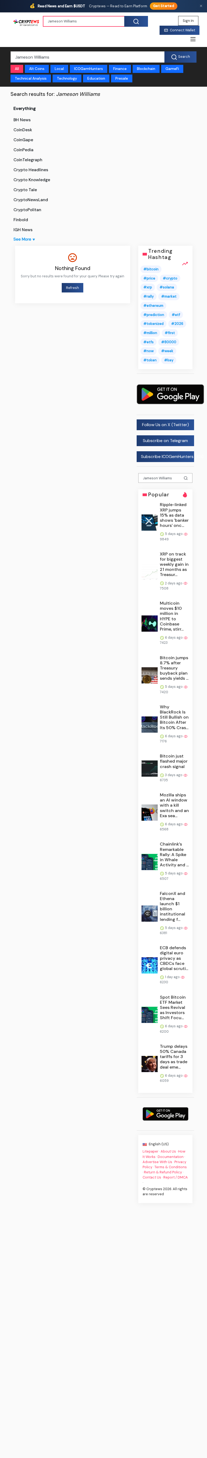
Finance (120, 68)
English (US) (158, 1144)
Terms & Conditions (170, 1167)
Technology (67, 78)
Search (183, 56)
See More (24, 239)
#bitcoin (150, 269)
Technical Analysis (31, 78)
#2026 (177, 323)
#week (167, 351)
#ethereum (153, 305)
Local (59, 68)
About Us (168, 1151)
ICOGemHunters (88, 68)
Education (96, 78)
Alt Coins (36, 68)
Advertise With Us (157, 1162)
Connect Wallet (182, 30)
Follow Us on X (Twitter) (165, 424)
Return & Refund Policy (163, 1172)
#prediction (153, 314)
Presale (121, 78)
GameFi (172, 68)
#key (168, 360)
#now (148, 351)
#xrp (147, 287)
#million (150, 333)
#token (150, 360)
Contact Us (152, 1177)
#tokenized (153, 323)
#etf (176, 314)
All (17, 68)
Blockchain (146, 68)
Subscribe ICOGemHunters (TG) (167, 456)
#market (169, 296)
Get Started (163, 6)
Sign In (188, 20)
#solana (167, 287)
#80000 (168, 342)
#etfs (148, 342)
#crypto (170, 278)
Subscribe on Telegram (165, 440)
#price (149, 278)
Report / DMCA (175, 1177)
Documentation (171, 1156)
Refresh (72, 287)
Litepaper (150, 1151)
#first (170, 333)
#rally (148, 296)
